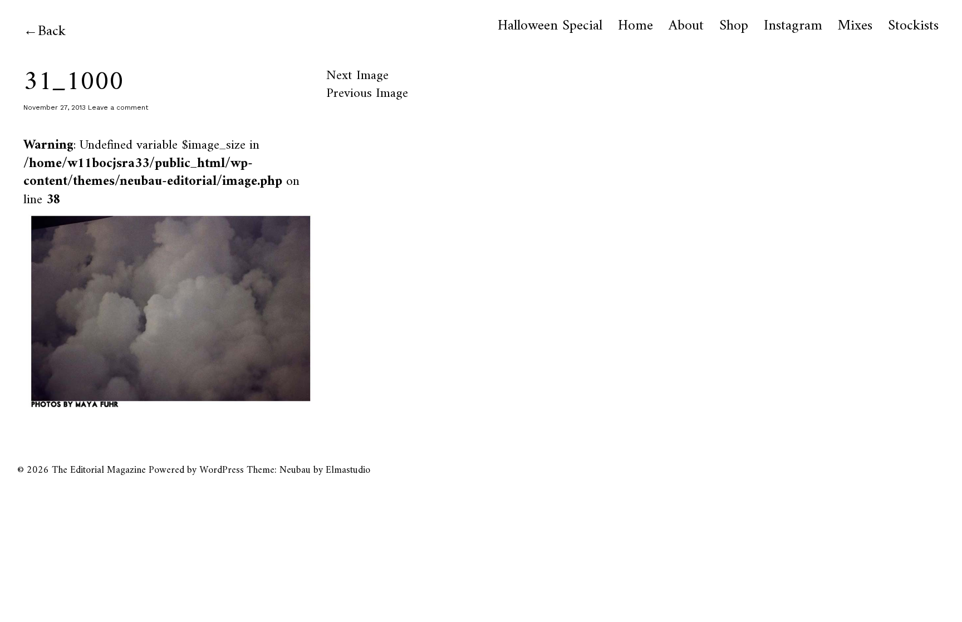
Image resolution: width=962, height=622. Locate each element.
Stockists (913, 26)
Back (52, 31)
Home (635, 26)
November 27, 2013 (54, 107)
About (686, 26)
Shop (733, 26)
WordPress (221, 470)
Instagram (793, 26)
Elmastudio (348, 470)
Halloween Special (550, 26)
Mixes (855, 26)
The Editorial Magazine (99, 470)
